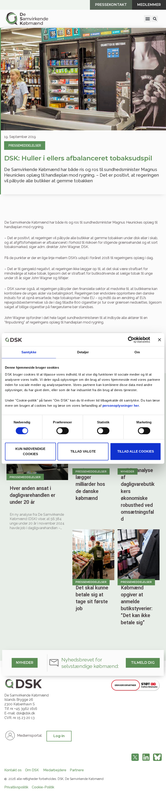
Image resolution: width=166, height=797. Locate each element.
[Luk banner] (159, 339)
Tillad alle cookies (135, 451)
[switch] (62, 430)
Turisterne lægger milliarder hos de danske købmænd (90, 484)
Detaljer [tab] (83, 352)
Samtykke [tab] (28, 352)
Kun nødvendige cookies (30, 451)
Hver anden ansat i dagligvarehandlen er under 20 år (32, 495)
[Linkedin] (146, 757)
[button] (147, 18)
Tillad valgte (83, 451)
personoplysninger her (120, 405)
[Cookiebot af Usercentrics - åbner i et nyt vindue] (131, 339)
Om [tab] (137, 352)
